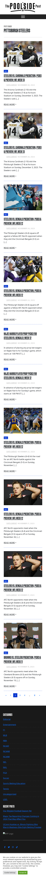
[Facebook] (5, 847)
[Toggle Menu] (23, 17)
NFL (5, 71)
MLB (5, 735)
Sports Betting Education (14, 783)
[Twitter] (9, 847)
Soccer (6, 778)
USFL (5, 799)
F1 (4, 730)
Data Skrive (11, 85)
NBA (5, 740)
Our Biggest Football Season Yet (17, 811)
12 (34, 695)
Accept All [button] (22, 872)
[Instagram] (13, 847)
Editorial (6, 719)
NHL (5, 767)
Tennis (6, 788)
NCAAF (6, 746)
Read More (9, 104)
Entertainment (9, 724)
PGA (5, 772)
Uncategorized (9, 794)
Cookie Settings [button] (9, 872)
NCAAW (6, 756)
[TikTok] (17, 847)
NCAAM (6, 751)
